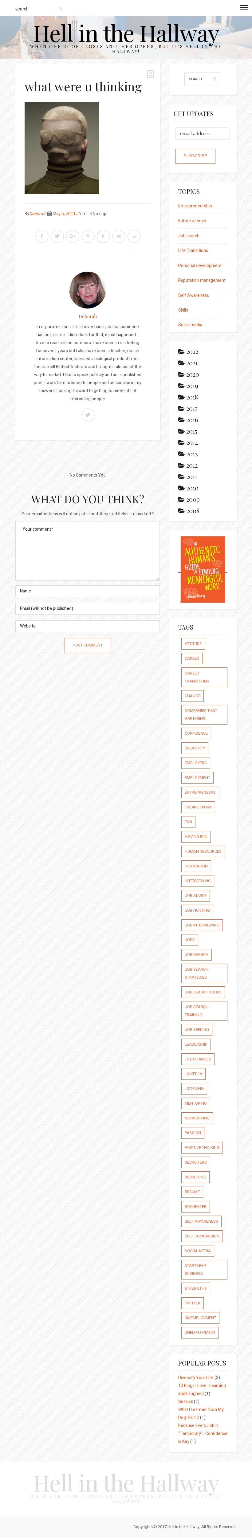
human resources (203, 851)
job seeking (197, 1029)
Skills (183, 310)
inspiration (196, 866)
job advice (196, 895)
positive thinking (202, 1147)
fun (188, 822)
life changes (198, 1059)
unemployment (200, 1332)
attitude (193, 644)
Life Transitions (193, 250)
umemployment (200, 1318)
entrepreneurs (200, 792)
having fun (196, 836)
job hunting (197, 910)
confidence (196, 733)
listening (194, 1088)
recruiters (196, 1162)
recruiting (195, 1177)
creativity (195, 748)
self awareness (201, 1221)
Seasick (185, 1401)
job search (196, 954)
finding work (198, 807)
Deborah (37, 213)
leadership (196, 1044)
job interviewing (202, 925)
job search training (196, 1011)
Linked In (193, 1074)
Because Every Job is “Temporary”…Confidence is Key (202, 1433)
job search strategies (196, 973)
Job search (188, 236)
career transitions (197, 677)
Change (192, 696)
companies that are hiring (201, 714)
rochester (196, 1206)
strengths (196, 1288)
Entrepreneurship (195, 206)
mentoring (196, 1103)
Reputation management (202, 280)
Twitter (192, 1303)
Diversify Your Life (196, 1377)
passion (193, 1133)
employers (196, 763)
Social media (190, 325)
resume (192, 1192)
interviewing (198, 881)
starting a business (196, 1269)
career (192, 658)
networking (197, 1118)
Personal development (200, 265)
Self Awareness (193, 295)
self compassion (202, 1236)
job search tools (203, 992)
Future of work (192, 221)
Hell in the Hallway (126, 32)
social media (198, 1251)
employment (197, 777)
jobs (190, 940)
